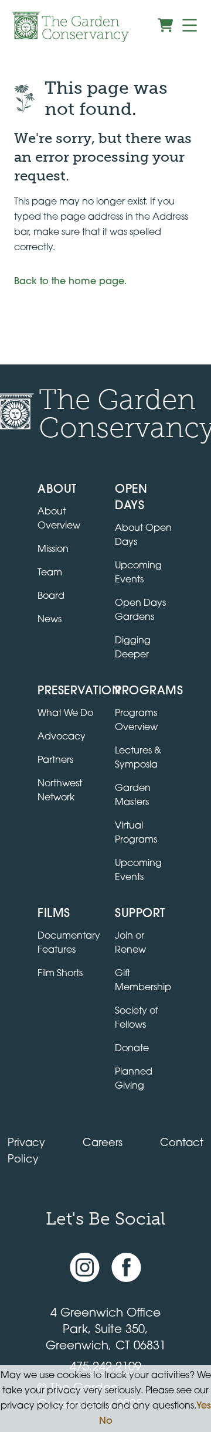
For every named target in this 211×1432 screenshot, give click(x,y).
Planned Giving (133, 1079)
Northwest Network (60, 791)
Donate (132, 1048)
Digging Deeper (133, 648)
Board (51, 596)
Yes (203, 1406)
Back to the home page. (70, 282)
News (50, 620)
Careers (102, 1143)
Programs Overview (136, 720)
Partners (55, 760)
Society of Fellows (136, 1018)
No (106, 1421)
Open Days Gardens (140, 610)
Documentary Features (69, 943)
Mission (53, 549)
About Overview (59, 519)
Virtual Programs (136, 833)
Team (50, 573)
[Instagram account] (84, 1267)
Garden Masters (133, 795)
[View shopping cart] (165, 25)
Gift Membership (143, 981)
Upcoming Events (138, 573)
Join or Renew (130, 943)
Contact (181, 1143)
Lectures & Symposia (138, 758)
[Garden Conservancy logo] (70, 27)
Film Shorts (60, 973)
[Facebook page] (126, 1267)
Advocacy (62, 737)
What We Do (65, 713)
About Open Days (143, 535)
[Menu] (189, 25)
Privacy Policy (26, 1151)
